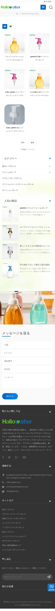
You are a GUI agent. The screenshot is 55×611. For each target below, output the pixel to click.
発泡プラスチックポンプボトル (14, 518)
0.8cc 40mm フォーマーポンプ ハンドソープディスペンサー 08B (14, 94)
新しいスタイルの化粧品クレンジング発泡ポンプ (35, 246)
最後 (32, 143)
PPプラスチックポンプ (10, 541)
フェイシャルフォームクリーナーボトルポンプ (14, 58)
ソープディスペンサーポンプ (13, 527)
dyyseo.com (35, 605)
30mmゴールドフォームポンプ (34, 208)
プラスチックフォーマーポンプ (14, 514)
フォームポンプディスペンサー (14, 550)
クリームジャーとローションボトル (18, 184)
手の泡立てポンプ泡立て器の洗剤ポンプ (35, 265)
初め (22, 143)
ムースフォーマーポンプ (11, 523)
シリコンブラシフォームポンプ (14, 536)
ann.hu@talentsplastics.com (17, 487)
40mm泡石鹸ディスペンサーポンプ (39, 58)
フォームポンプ (9, 172)
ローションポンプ (10, 190)
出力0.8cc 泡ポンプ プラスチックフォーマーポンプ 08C (39, 94)
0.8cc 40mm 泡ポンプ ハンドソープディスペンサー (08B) (14, 130)
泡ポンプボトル (9, 166)
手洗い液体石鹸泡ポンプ (11, 545)
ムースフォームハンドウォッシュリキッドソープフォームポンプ (35, 227)
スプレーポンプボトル (12, 178)
